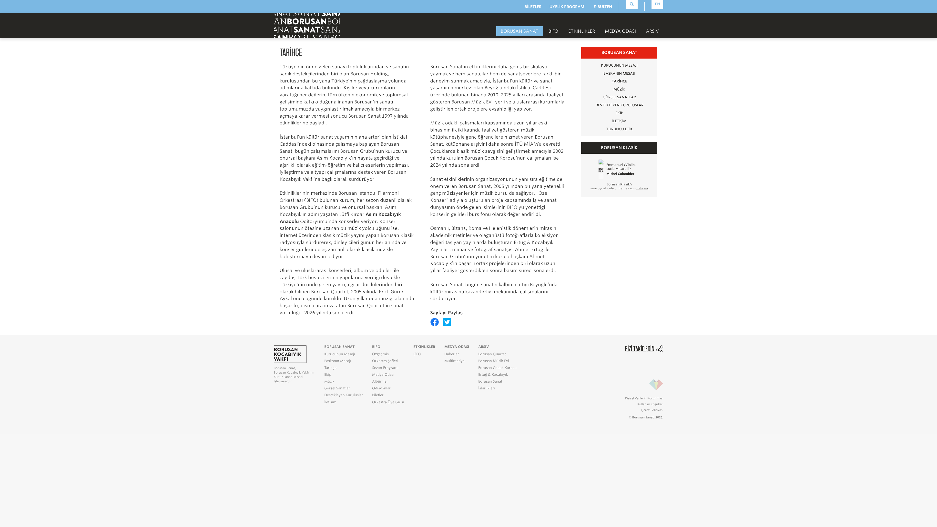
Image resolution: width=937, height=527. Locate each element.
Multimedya (454, 361)
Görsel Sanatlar (619, 97)
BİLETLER (533, 6)
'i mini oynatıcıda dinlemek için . (619, 186)
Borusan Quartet (492, 354)
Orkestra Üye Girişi (388, 402)
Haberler (451, 354)
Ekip (619, 113)
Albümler (380, 381)
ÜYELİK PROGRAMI (568, 6)
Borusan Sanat (490, 381)
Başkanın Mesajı (619, 73)
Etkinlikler (581, 31)
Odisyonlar (381, 388)
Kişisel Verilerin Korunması (644, 398)
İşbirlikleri (486, 388)
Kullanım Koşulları (650, 404)
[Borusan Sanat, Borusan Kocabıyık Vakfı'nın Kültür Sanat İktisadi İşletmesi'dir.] (290, 354)
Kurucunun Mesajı (619, 65)
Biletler (378, 395)
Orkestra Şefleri (385, 361)
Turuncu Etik (619, 129)
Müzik (619, 89)
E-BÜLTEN (603, 6)
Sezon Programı (385, 368)
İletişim (619, 121)
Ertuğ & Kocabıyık (493, 374)
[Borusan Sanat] (307, 25)
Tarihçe (619, 81)
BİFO (553, 31)
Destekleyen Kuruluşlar (619, 105)
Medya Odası (383, 374)
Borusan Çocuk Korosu (497, 368)
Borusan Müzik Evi (493, 361)
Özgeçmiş (380, 354)
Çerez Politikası (652, 410)
